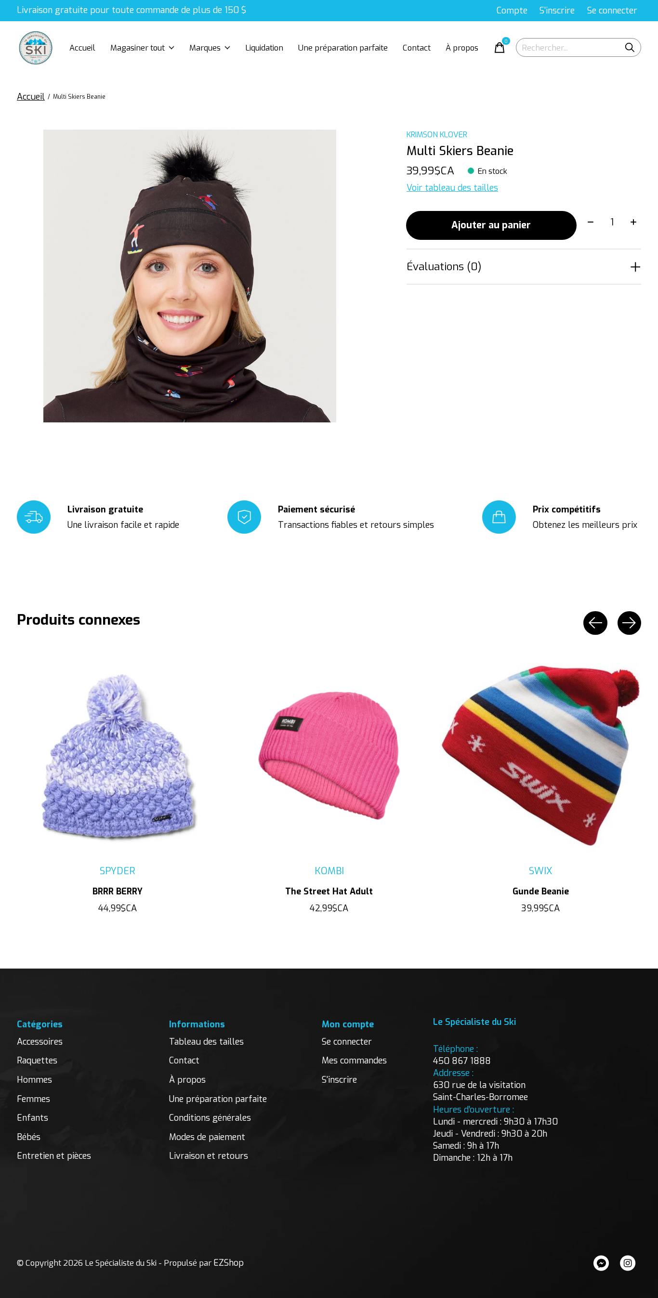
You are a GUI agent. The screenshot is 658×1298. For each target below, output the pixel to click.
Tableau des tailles (206, 1042)
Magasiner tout (137, 47)
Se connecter (347, 1042)
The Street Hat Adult (329, 891)
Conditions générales (210, 1118)
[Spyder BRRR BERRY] (117, 755)
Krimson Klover (437, 135)
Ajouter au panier (491, 225)
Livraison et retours (208, 1156)
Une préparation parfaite (343, 47)
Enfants (32, 1118)
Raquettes (37, 1060)
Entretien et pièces (54, 1156)
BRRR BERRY (117, 891)
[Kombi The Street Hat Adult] (329, 755)
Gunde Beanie (541, 891)
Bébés (28, 1137)
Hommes (34, 1080)
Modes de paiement (207, 1137)
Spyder (117, 871)
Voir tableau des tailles (452, 188)
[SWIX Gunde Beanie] (540, 755)
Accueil (82, 47)
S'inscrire (339, 1080)
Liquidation (264, 47)
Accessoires (40, 1042)
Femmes (33, 1099)
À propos (462, 47)
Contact (417, 47)
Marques (205, 47)
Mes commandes (354, 1060)
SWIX (540, 871)
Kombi (329, 871)
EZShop (228, 1263)
